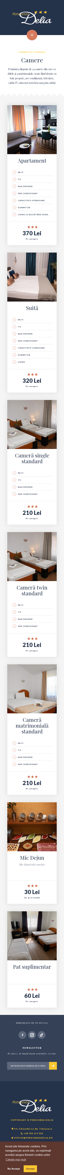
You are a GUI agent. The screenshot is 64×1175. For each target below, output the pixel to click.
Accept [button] (30, 1168)
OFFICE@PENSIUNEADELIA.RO (33, 1138)
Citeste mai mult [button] (16, 1159)
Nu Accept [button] (13, 1168)
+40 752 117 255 (33, 1133)
